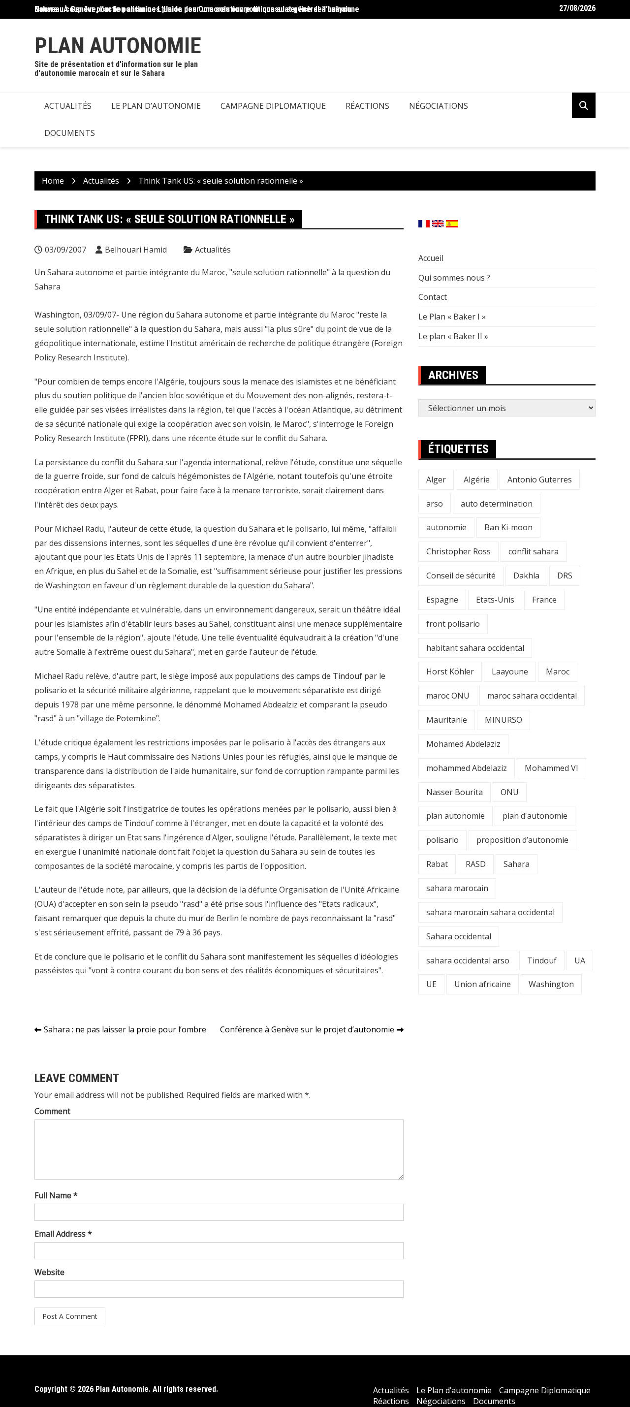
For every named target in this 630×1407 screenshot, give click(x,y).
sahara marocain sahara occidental (490, 912)
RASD (476, 864)
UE (431, 984)
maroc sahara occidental (532, 695)
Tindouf (542, 960)
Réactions (367, 105)
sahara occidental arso (467, 960)
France (544, 599)
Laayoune (510, 671)
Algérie (477, 479)
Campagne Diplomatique (273, 105)
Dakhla (526, 575)
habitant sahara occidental (475, 647)
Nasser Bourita (454, 792)
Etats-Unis (495, 599)
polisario (442, 839)
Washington (551, 984)
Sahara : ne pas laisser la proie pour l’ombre (125, 1029)
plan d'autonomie (535, 815)
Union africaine (482, 984)
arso (434, 503)
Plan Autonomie (117, 45)
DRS (564, 575)
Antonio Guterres (539, 479)
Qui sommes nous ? (454, 277)
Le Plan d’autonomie (156, 105)
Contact (432, 296)
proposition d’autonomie (522, 839)
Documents (69, 133)
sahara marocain (457, 888)
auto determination (497, 503)
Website (49, 1272)
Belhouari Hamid (136, 249)
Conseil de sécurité (461, 575)
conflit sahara (533, 551)
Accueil (430, 258)
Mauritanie (446, 719)
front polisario (453, 623)
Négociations (438, 105)
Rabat (437, 864)
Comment (52, 1111)
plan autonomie (455, 815)
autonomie (446, 527)
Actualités (68, 105)
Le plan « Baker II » (453, 336)
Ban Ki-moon (508, 527)
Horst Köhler (450, 671)
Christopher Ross (458, 551)
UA (579, 960)
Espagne (442, 599)
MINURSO (503, 719)
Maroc (557, 671)
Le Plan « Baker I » (452, 316)
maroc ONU (448, 695)
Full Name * (56, 1195)
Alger (436, 479)
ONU (510, 792)
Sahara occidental (458, 936)
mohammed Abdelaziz (466, 768)
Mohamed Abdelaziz (463, 743)
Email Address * (63, 1233)
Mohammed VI (551, 768)
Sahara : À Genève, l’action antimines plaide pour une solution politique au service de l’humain (192, 9)
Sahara (517, 864)
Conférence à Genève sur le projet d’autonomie (307, 1029)
